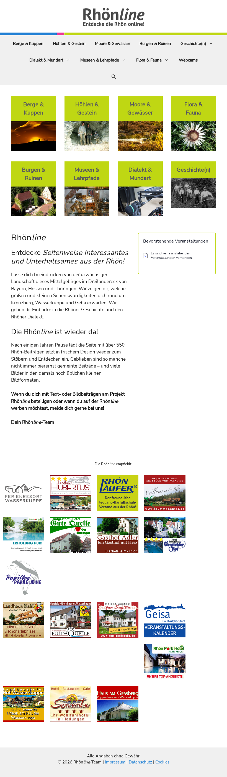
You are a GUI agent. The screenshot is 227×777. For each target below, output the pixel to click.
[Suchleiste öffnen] (113, 76)
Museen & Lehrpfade (99, 60)
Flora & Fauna (149, 60)
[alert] (177, 255)
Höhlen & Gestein (69, 43)
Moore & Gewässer (112, 43)
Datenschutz (140, 762)
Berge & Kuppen (28, 43)
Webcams (188, 60)
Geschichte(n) (193, 43)
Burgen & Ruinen (155, 43)
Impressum (116, 762)
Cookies (162, 762)
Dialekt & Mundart (46, 60)
